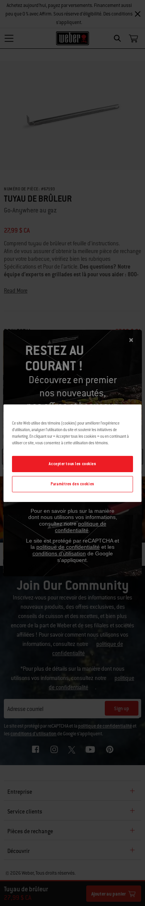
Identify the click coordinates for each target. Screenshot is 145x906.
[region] (72, 453)
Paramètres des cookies (72, 483)
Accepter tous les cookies (72, 463)
